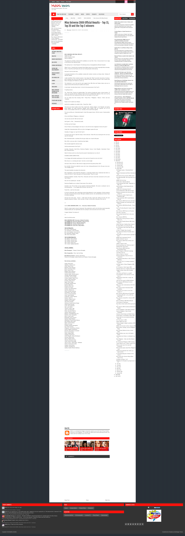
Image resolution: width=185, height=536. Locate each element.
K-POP (53, 83)
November (119, 163)
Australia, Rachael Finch (78, 224)
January (118, 373)
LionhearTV (87, 515)
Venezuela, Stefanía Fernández (82, 220)
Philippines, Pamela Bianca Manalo (72, 328)
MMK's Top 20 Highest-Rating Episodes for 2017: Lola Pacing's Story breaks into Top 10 (17, 518)
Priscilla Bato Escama (9, 515)
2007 (117, 376)
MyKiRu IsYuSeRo (13, 531)
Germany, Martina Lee (69, 289)
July (118, 363)
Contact (62, 1)
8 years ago (27, 514)
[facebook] (116, 1)
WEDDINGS (54, 103)
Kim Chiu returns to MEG (121, 320)
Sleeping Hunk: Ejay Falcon (122, 246)
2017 (117, 148)
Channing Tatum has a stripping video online (125, 268)
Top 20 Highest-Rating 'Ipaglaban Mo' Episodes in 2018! (56, 34)
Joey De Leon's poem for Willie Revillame (125, 280)
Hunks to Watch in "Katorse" (122, 254)
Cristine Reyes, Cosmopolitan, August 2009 (125, 315)
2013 (117, 154)
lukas (6, 507)
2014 (117, 153)
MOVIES (77, 14)
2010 (117, 159)
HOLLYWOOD (101, 14)
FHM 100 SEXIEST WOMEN (56, 73)
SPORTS (88, 14)
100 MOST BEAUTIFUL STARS (56, 52)
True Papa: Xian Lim (120, 252)
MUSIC (82, 14)
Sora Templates (170, 531)
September (119, 167)
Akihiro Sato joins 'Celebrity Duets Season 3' (125, 224)
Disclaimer (90, 508)
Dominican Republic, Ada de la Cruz (81, 221)
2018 (117, 146)
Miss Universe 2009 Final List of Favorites (125, 211)
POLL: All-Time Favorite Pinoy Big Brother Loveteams (56, 29)
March (118, 370)
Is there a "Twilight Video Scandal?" (123, 230)
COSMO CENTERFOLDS (56, 65)
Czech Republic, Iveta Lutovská (73, 232)
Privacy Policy (82, 508)
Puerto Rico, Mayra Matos (78, 225)
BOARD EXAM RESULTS (57, 59)
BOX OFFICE (54, 62)
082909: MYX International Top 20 (123, 189)
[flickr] (123, 1)
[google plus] (132, 1)
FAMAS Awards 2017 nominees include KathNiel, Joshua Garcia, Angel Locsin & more (16, 522)
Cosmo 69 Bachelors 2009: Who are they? (125, 190)
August (118, 168)
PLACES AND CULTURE (56, 100)
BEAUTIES (54, 56)
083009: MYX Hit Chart (121, 180)
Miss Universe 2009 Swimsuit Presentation (125, 293)
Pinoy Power (96, 515)
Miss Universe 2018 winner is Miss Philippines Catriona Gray (57, 38)
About (58, 1)
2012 (117, 156)
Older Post (107, 500)
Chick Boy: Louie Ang (120, 212)
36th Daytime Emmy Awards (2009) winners (125, 175)
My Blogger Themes (179, 531)
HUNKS (53, 80)
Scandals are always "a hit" (122, 359)
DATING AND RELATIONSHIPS (55, 69)
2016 (117, 149)
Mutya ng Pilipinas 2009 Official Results (124, 300)
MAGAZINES (54, 87)
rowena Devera (8, 520)
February (119, 371)
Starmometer (104, 515)
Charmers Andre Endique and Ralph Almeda (125, 314)
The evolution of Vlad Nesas (122, 302)
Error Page (68, 1)
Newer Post (67, 500)
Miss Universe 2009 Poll (121, 217)
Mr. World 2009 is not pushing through (124, 225)
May (118, 366)
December (119, 162)
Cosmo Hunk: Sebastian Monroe (123, 181)
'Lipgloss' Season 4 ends (121, 243)
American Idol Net (69, 515)
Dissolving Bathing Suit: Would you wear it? (125, 245)
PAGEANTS (94, 14)
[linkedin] (129, 1)
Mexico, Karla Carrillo (69, 316)
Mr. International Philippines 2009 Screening (125, 341)
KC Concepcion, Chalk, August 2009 (124, 267)
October (118, 165)
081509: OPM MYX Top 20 (122, 239)
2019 (117, 145)
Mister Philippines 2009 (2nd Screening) (124, 251)
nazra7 (6, 511)
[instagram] (126, 1)
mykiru (6, 524)
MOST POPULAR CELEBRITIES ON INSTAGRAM (55, 91)
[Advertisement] (87, 43)
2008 (117, 374)
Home (53, 1)
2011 (117, 157)
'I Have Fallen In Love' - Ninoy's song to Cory (125, 343)
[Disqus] (87, 478)
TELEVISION (70, 14)
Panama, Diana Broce (80, 255)
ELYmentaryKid (79, 515)
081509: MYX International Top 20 (123, 237)
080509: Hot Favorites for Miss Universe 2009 (126, 326)
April (118, 368)
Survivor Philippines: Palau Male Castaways (125, 309)
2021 (117, 142)
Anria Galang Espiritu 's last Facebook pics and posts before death (13, 514)
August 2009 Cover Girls (121, 321)
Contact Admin (73, 508)
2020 (117, 143)
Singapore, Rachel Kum (70, 334)
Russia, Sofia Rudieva (69, 332)
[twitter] (120, 1)
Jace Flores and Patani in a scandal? (124, 273)
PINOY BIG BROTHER (61, 14)
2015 (117, 151)
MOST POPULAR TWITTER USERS (55, 96)
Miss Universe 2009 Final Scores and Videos (125, 200)
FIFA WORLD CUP (55, 77)
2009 (117, 160)
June (118, 365)
